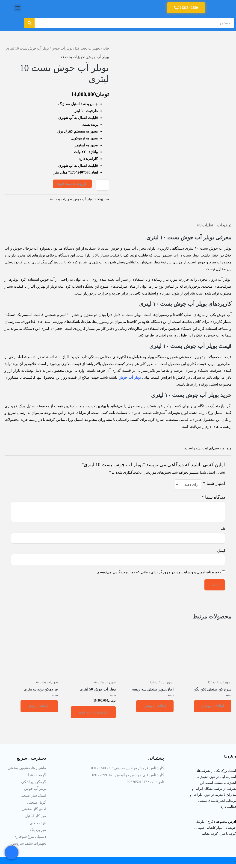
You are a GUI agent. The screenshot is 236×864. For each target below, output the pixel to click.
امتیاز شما (214, 483)
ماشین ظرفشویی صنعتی (27, 768)
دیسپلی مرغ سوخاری (30, 836)
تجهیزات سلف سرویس (28, 843)
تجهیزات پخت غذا (87, 48)
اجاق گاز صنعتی (34, 809)
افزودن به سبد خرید (72, 184)
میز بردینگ (38, 830)
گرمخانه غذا (37, 775)
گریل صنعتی (36, 802)
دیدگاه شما (213, 497)
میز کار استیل (35, 816)
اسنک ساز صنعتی (33, 795)
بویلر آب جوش (62, 48)
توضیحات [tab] (224, 225)
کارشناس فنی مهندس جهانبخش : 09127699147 (128, 775)
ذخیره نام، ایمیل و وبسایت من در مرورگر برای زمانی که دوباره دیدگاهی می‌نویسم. (158, 572)
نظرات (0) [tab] (205, 225)
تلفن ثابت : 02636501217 (145, 782)
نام (223, 529)
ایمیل (221, 551)
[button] (17, 8)
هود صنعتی (38, 823)
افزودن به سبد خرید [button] (93, 712)
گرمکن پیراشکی (33, 782)
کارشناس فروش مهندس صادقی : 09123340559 (127, 768)
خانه (106, 48)
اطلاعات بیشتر (212, 706)
